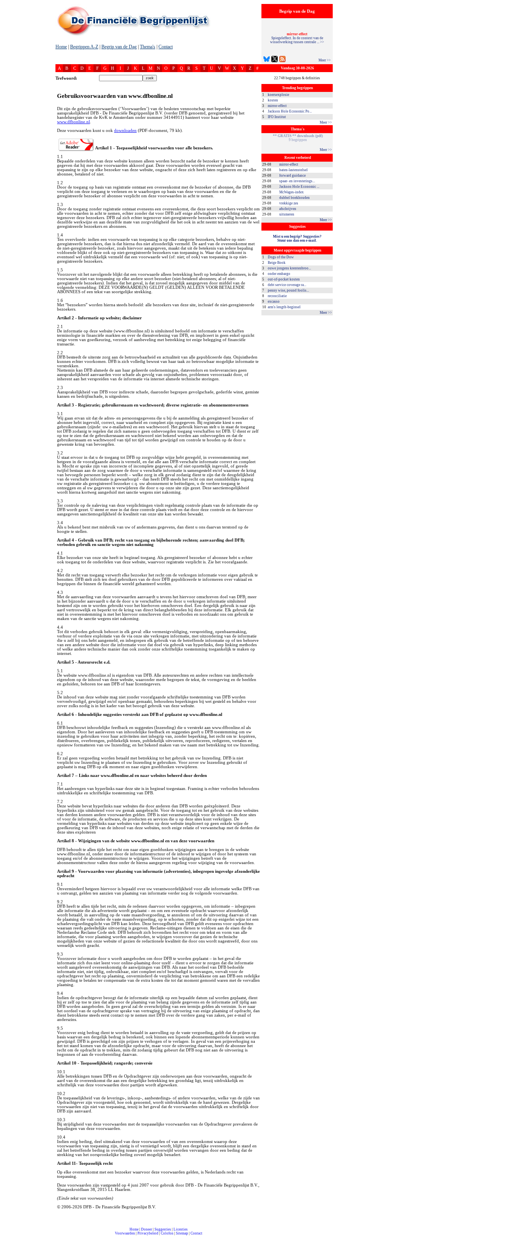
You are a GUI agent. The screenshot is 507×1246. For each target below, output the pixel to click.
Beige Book (277, 263)
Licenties (180, 1229)
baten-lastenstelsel (293, 170)
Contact (165, 47)
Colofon (167, 1233)
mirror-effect (277, 106)
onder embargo (279, 274)
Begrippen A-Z (84, 47)
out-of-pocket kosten (284, 279)
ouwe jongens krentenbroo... (289, 268)
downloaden (125, 130)
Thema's (147, 47)
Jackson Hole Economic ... (299, 187)
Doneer (146, 1229)
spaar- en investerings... (297, 181)
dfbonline (499, 1244)
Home (61, 47)
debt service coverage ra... (287, 285)
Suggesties (162, 1229)
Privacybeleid (147, 1233)
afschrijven (287, 209)
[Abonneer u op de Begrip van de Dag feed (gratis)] (282, 60)
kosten (273, 100)
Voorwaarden (125, 1233)
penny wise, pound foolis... (288, 290)
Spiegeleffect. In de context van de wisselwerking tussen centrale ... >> (297, 38)
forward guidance (292, 175)
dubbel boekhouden (294, 198)
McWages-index (291, 192)
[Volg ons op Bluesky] (266, 60)
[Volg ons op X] (274, 60)
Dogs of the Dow (281, 257)
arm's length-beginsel (284, 307)
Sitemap (182, 1233)
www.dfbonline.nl (73, 122)
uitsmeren (286, 214)
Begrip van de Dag (119, 47)
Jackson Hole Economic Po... (290, 111)
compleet (60, 1236)
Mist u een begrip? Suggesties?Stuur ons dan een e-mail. (297, 238)
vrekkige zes (288, 203)
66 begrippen (298, 138)
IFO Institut (277, 117)
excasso (274, 301)
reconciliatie (277, 296)
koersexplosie (278, 95)
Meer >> (324, 60)
